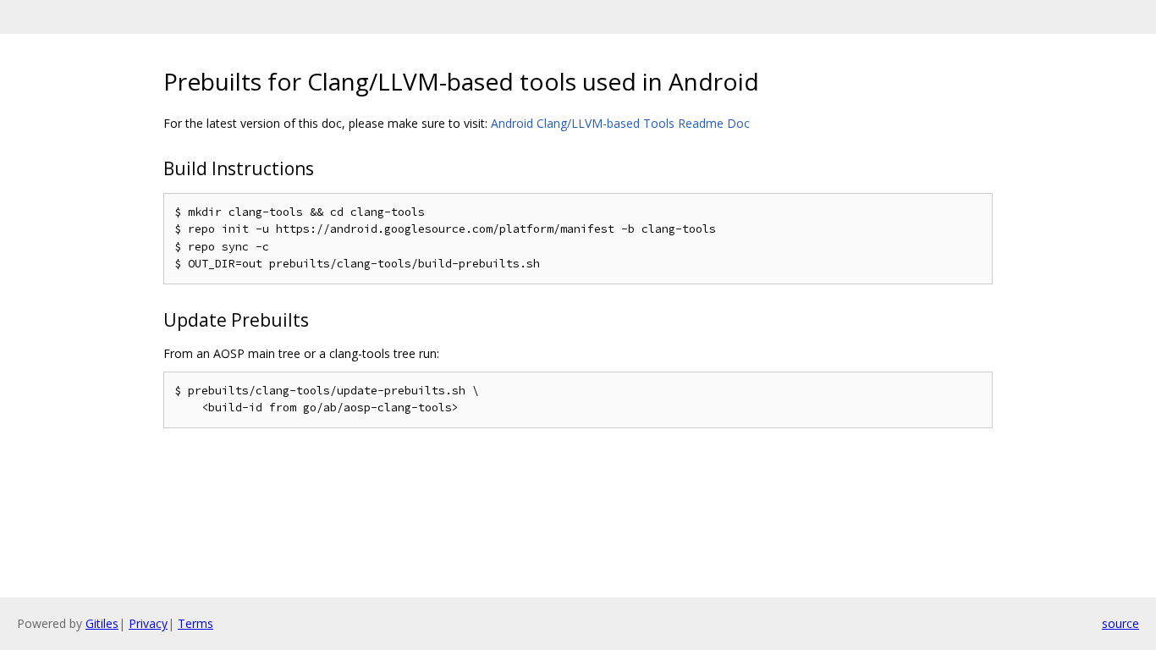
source (1120, 623)
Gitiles (101, 623)
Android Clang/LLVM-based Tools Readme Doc (620, 123)
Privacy (148, 623)
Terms (195, 623)
